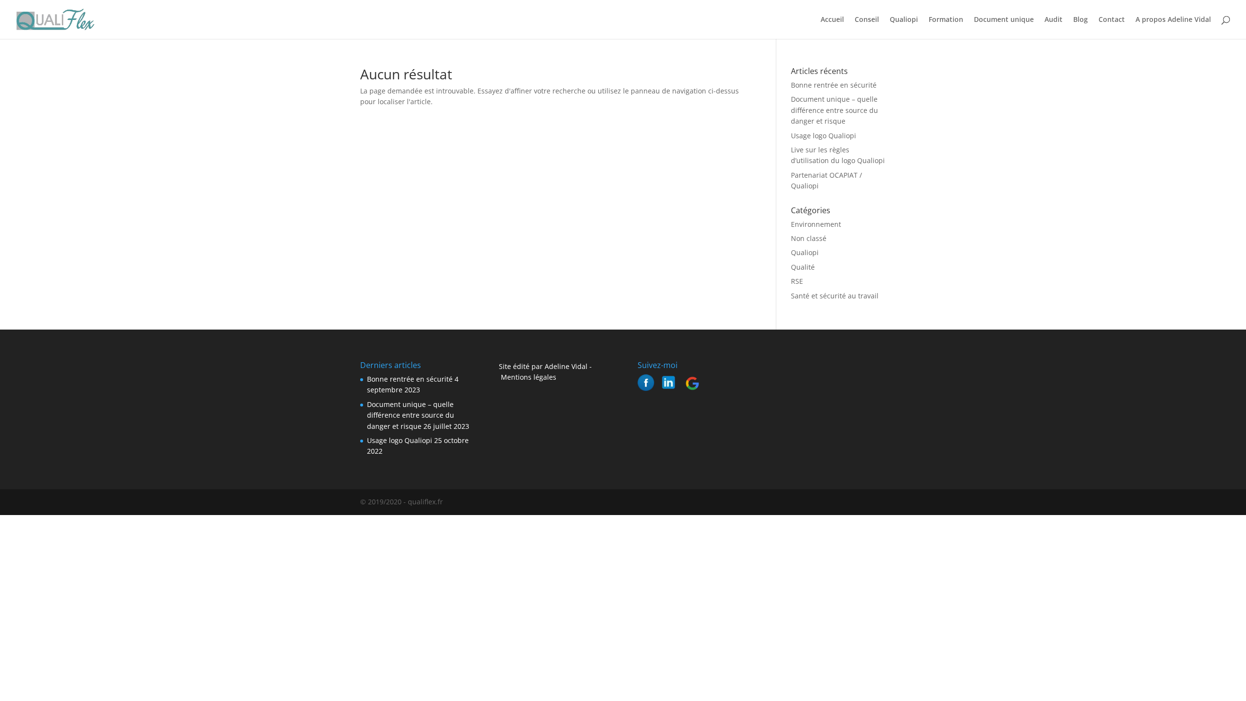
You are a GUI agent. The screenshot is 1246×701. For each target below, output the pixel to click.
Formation (946, 20)
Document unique (1004, 20)
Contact (1112, 20)
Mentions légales (527, 377)
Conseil (867, 20)
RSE (797, 281)
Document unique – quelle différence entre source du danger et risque (834, 110)
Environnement (816, 224)
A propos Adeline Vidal (1173, 20)
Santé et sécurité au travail (835, 295)
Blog (1080, 20)
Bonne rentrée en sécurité (834, 85)
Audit (1053, 20)
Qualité (803, 267)
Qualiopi (904, 20)
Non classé (808, 238)
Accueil (832, 20)
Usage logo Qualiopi (823, 135)
